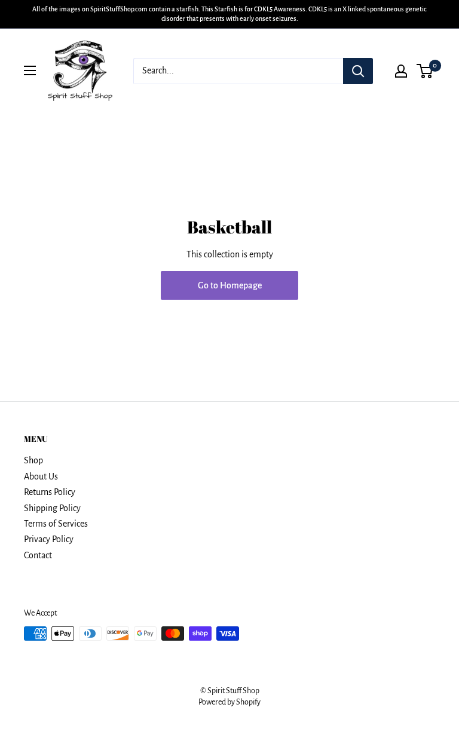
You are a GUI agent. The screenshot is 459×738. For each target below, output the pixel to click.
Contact (38, 555)
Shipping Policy (52, 508)
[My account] (401, 71)
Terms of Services (56, 523)
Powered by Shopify (229, 702)
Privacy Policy (49, 539)
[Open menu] (30, 70)
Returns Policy (49, 492)
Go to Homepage (230, 285)
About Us (41, 476)
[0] (425, 71)
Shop (33, 460)
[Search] (358, 71)
